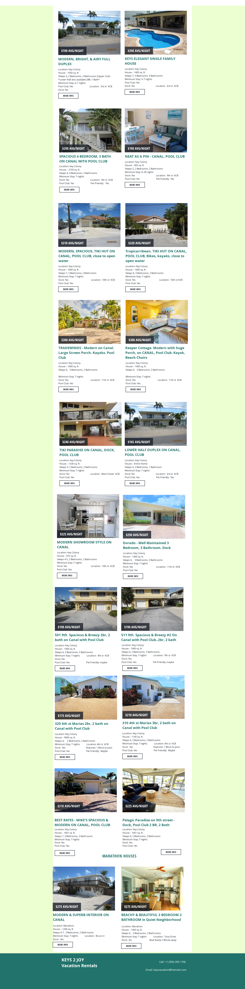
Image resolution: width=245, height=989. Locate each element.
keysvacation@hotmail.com (170, 969)
